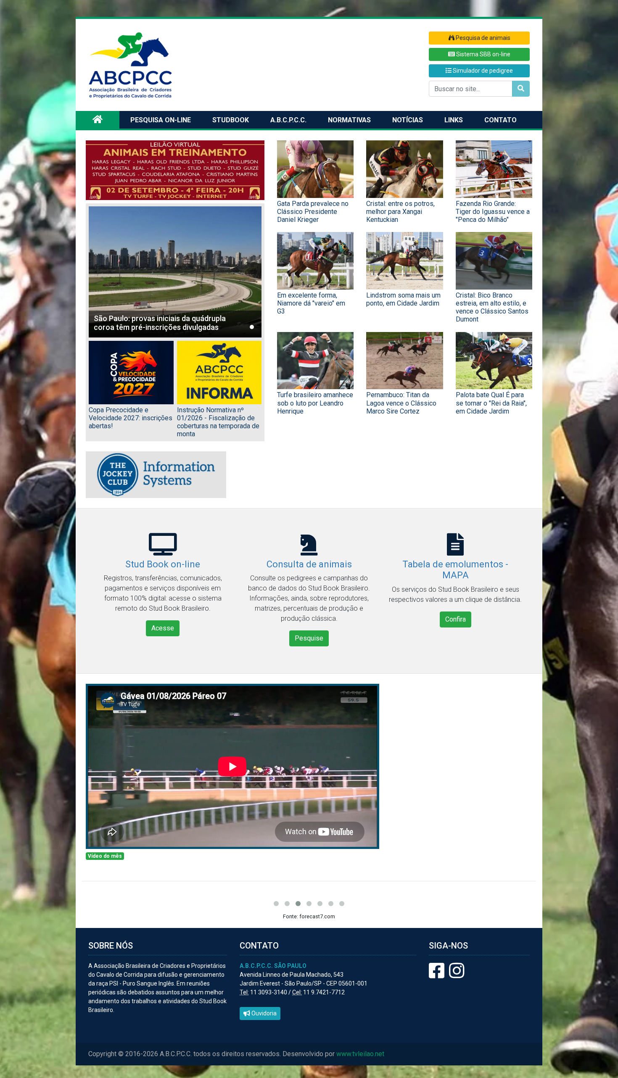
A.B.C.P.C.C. (288, 120)
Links (453, 120)
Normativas (349, 120)
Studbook (230, 120)
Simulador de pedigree (482, 70)
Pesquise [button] (309, 638)
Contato (500, 120)
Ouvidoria (263, 1013)
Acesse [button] (162, 628)
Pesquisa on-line (160, 120)
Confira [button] (455, 619)
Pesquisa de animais (482, 37)
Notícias (407, 120)
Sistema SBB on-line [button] (482, 54)
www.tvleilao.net (360, 1054)
